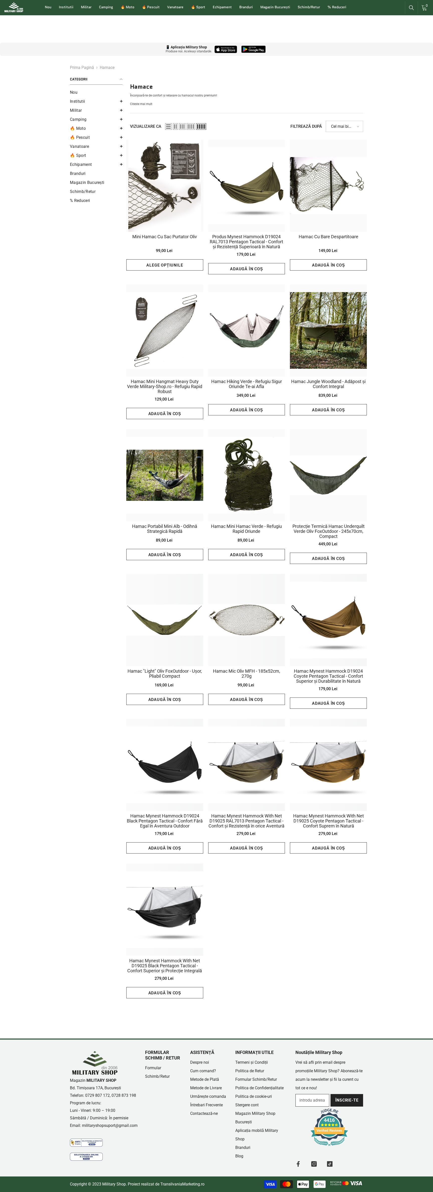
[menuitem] (96, 92)
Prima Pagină (82, 67)
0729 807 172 (97, 1095)
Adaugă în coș (246, 269)
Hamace (107, 67)
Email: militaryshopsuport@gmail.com (104, 1125)
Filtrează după (306, 126)
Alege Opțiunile (164, 265)
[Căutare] (411, 8)
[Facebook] (298, 1164)
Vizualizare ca (145, 126)
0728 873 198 (124, 1095)
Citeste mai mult (141, 104)
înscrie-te (347, 1100)
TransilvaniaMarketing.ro (182, 1184)
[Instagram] (314, 1164)
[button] (96, 101)
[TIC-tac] (330, 1164)
